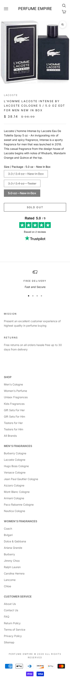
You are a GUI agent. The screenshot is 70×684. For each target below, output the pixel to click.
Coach (8, 528)
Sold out (35, 207)
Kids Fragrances (14, 403)
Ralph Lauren (12, 567)
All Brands (10, 435)
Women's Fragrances (20, 521)
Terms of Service (14, 629)
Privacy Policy (13, 636)
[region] (35, 279)
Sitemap (9, 642)
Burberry (9, 554)
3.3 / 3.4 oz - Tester (22, 183)
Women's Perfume (15, 390)
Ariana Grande (13, 547)
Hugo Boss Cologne (16, 466)
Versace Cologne (14, 472)
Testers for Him (13, 429)
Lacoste (11, 95)
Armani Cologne (14, 498)
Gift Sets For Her (14, 410)
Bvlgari (8, 535)
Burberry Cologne (15, 453)
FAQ (6, 616)
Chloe (7, 586)
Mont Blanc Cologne (17, 491)
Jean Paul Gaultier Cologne (21, 479)
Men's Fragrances (18, 446)
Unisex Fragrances (16, 397)
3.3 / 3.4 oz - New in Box (26, 174)
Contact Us (11, 610)
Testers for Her (13, 423)
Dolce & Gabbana (15, 541)
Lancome (10, 579)
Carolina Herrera (14, 573)
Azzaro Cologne (14, 485)
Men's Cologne (13, 384)
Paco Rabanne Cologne (19, 504)
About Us (10, 603)
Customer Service (18, 596)
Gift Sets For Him (14, 416)
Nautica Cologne (14, 511)
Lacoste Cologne (14, 459)
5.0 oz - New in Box (22, 193)
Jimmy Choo (12, 560)
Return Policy (12, 623)
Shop (7, 377)
